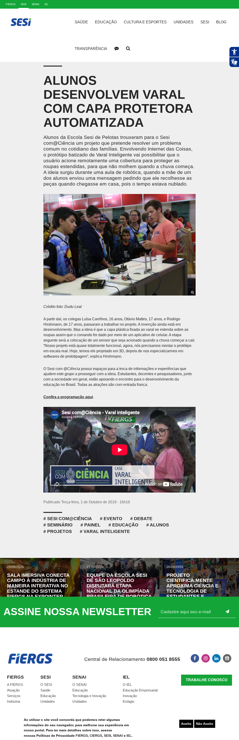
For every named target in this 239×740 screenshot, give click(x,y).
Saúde (81, 22)
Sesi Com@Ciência (69, 518)
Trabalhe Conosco (206, 680)
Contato (116, 48)
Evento (113, 518)
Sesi (204, 22)
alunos (159, 524)
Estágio (128, 701)
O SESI (46, 685)
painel (92, 524)
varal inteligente (107, 531)
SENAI (118, 735)
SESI (107, 735)
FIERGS (82, 735)
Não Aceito (204, 724)
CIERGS (96, 735)
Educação (106, 22)
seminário (60, 524)
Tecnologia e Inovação (89, 696)
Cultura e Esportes (145, 22)
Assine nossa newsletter (77, 611)
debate (143, 518)
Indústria (13, 701)
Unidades (183, 22)
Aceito (186, 724)
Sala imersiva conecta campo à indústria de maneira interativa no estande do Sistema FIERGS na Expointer (38, 585)
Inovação (130, 696)
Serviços (14, 696)
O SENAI (79, 685)
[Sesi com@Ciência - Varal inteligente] (119, 245)
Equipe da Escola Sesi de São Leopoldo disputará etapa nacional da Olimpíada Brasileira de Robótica (119, 585)
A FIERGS (15, 685)
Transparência (91, 49)
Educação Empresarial (140, 690)
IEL (129, 735)
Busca (128, 48)
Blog (221, 22)
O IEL (127, 685)
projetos (59, 531)
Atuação (13, 690)
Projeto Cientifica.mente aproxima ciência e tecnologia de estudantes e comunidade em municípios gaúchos (194, 591)
